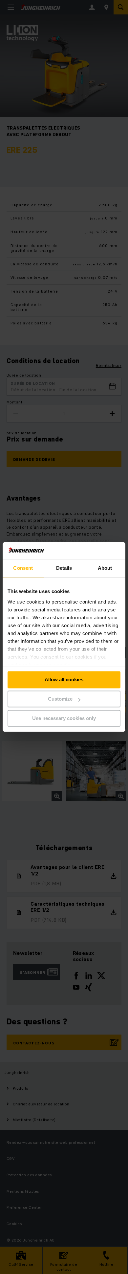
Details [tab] (64, 568)
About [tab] (105, 568)
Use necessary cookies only (64, 718)
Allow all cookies (64, 680)
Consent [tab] (23, 568)
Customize (60, 699)
